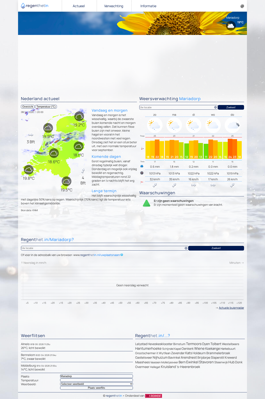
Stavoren (206, 362)
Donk (238, 362)
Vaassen (155, 362)
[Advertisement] (132, 64)
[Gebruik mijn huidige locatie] (215, 107)
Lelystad (141, 344)
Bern (182, 362)
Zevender (178, 353)
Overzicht (27, 106)
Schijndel (168, 348)
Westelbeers (230, 344)
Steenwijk (221, 362)
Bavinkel (174, 357)
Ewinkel (192, 362)
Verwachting (113, 6)
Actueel (79, 6)
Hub (231, 362)
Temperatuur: (30, 380)
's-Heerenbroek (188, 366)
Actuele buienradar (231, 308)
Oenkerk (188, 348)
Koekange (212, 348)
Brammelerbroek (218, 353)
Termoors (193, 343)
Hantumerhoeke (148, 348)
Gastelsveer (143, 357)
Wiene (199, 348)
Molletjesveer (169, 362)
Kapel (177, 348)
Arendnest (189, 357)
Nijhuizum (160, 357)
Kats (188, 353)
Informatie (148, 6)
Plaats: (25, 376)
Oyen (206, 344)
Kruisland (168, 366)
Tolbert (215, 344)
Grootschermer (145, 353)
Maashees (142, 362)
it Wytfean (163, 353)
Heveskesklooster (160, 344)
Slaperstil (217, 357)
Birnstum (179, 344)
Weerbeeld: (28, 384)
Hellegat (155, 367)
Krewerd (231, 357)
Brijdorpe (203, 357)
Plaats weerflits (96, 387)
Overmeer (142, 367)
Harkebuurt (228, 349)
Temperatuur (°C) (45, 106)
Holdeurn (199, 353)
